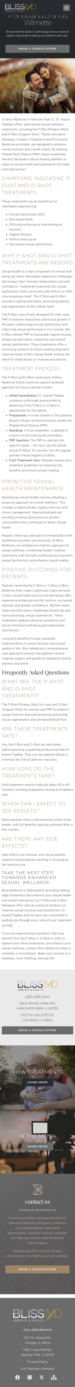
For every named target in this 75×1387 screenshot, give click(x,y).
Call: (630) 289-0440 (37, 1329)
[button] (66, 7)
